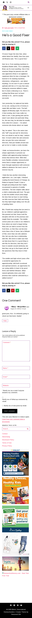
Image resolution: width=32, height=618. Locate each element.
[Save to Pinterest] (13, 48)
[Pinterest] (17, 605)
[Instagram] (10, 2)
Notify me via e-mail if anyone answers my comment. (13, 391)
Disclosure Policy (8, 440)
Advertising (6, 437)
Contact (5, 434)
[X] (7, 2)
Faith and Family (7, 31)
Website (6, 385)
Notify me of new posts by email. (15, 406)
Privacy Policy (7, 446)
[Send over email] (17, 48)
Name (5, 368)
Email (5, 377)
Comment (7, 342)
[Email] (21, 605)
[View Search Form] (28, 2)
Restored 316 (16, 614)
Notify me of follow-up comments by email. (14, 400)
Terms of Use (7, 443)
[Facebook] (3, 2)
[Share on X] (8, 48)
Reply (5, 320)
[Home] (2, 28)
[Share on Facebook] (4, 48)
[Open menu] (28, 7)
